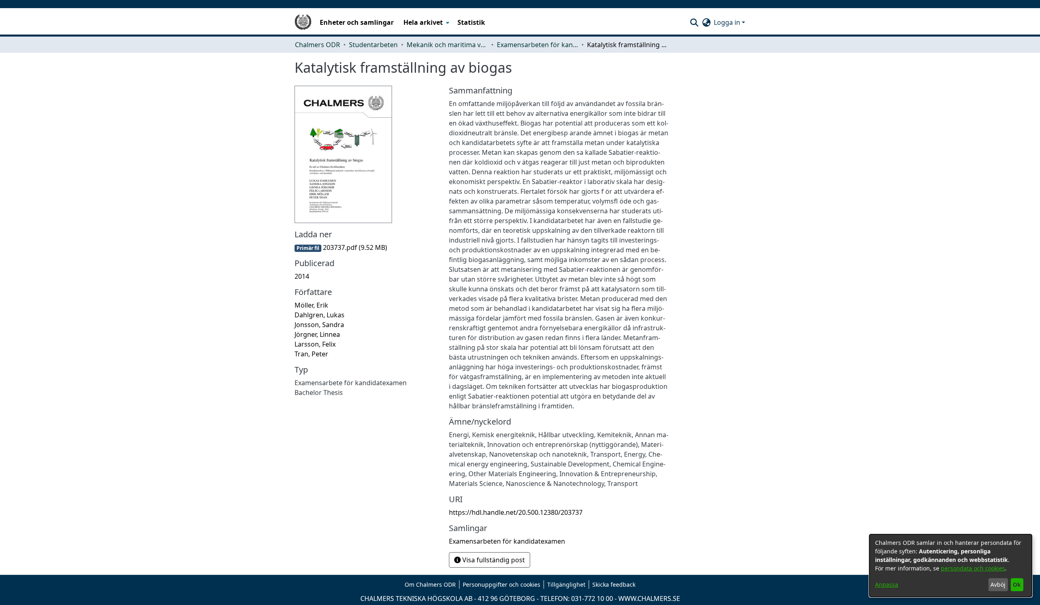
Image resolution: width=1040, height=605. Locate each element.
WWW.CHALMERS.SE (649, 598)
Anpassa (886, 584)
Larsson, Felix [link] (315, 344)
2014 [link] (302, 276)
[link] (341, 247)
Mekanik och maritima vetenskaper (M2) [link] (447, 44)
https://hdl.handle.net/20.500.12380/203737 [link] (516, 512)
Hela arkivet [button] (423, 22)
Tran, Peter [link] (311, 353)
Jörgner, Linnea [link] (317, 334)
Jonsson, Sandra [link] (319, 324)
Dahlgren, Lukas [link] (319, 314)
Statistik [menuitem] (471, 22)
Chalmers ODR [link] (317, 44)
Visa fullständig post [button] (493, 559)
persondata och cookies (973, 568)
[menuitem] (425, 22)
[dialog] (950, 565)
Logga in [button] (728, 22)
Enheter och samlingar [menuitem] (357, 22)
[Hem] (303, 22)
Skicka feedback (613, 584)
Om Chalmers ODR (430, 584)
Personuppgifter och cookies (501, 584)
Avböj (997, 584)
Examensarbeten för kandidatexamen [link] (537, 44)
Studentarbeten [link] (373, 44)
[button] (694, 22)
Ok (1017, 584)
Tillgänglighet (566, 584)
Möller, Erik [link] (311, 305)
